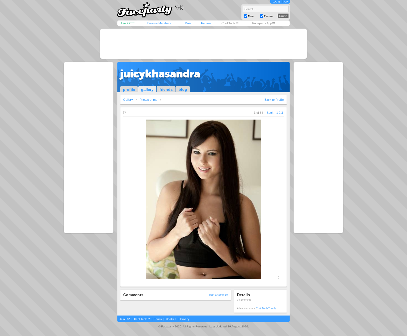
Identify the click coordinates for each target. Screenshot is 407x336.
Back (270, 112)
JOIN (286, 2)
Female (206, 23)
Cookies (171, 319)
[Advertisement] (203, 43)
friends (166, 89)
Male (188, 23)
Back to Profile (274, 99)
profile (129, 89)
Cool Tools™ (230, 23)
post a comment (218, 294)
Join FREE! (127, 23)
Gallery (128, 99)
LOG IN (276, 2)
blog (183, 89)
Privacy (184, 319)
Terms (158, 319)
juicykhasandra (160, 73)
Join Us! (125, 319)
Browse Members (159, 23)
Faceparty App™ (263, 23)
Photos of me (148, 99)
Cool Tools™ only (266, 308)
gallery (147, 89)
